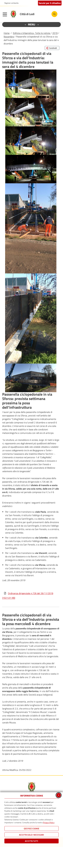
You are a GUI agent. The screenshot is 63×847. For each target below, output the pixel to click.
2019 (55, 33)
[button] (30, 84)
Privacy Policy (48, 822)
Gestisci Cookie (31, 828)
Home (7, 33)
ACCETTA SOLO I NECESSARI (31, 834)
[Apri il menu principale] (5, 15)
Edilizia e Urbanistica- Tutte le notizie (32, 33)
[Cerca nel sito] (54, 14)
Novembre (9, 36)
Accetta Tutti (31, 841)
